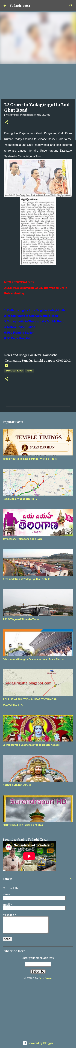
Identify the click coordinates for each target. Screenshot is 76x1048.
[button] (6, 122)
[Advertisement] (25, 1010)
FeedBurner (46, 978)
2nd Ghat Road (14, 371)
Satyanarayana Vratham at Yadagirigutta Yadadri (31, 744)
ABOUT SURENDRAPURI (17, 785)
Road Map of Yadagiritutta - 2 (20, 498)
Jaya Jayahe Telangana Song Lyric (22, 539)
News (30, 371)
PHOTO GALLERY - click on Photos (23, 825)
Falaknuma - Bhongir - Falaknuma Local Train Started (34, 659)
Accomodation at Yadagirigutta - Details (26, 579)
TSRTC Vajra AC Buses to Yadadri (22, 619)
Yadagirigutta (20, 5)
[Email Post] (6, 367)
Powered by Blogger (40, 1043)
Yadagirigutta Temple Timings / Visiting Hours (30, 458)
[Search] (71, 5)
